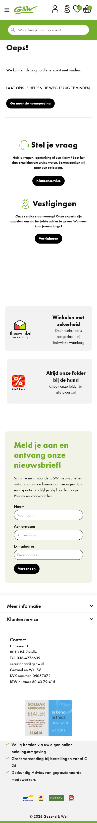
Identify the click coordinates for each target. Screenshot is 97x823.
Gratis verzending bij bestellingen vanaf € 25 (49, 762)
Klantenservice (22, 619)
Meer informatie (24, 606)
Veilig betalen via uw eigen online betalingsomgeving (42, 748)
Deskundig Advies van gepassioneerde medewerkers (46, 776)
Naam (19, 506)
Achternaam (24, 526)
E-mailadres (24, 546)
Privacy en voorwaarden (33, 496)
